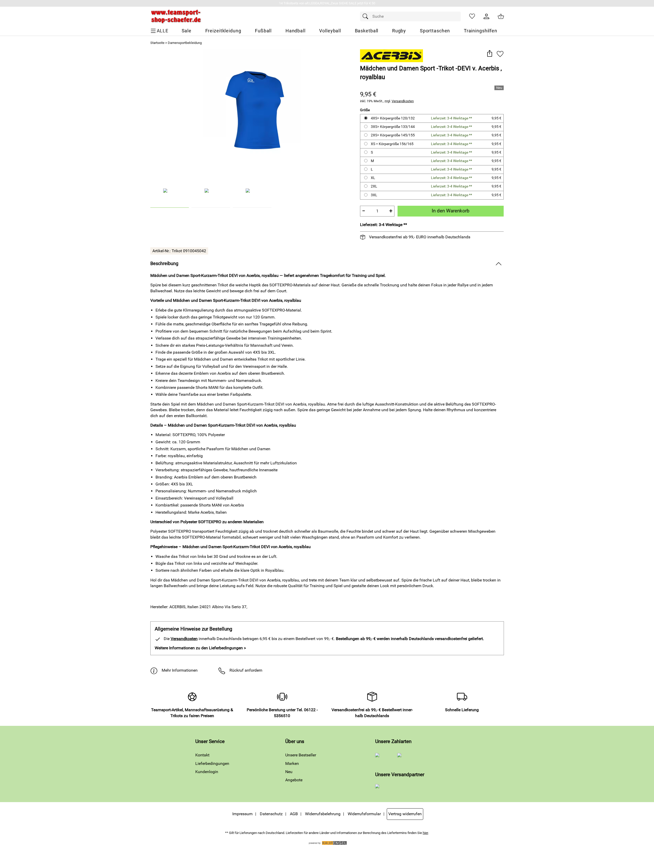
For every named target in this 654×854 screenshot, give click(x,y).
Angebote (293, 779)
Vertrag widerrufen (405, 813)
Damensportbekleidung (185, 43)
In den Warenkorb (450, 211)
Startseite (157, 43)
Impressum (242, 813)
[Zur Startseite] (176, 16)
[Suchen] (367, 16)
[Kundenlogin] (486, 16)
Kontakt (202, 755)
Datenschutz (271, 813)
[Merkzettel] (472, 16)
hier (425, 833)
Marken (292, 763)
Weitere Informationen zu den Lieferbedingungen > (200, 647)
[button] (489, 53)
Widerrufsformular (364, 813)
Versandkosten (403, 101)
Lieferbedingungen (212, 763)
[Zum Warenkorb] (501, 16)
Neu (288, 771)
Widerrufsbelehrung (322, 813)
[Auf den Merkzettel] (500, 53)
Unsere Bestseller (300, 755)
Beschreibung (164, 263)
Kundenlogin (206, 771)
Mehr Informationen (180, 670)
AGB (294, 813)
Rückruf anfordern (245, 670)
